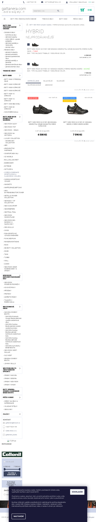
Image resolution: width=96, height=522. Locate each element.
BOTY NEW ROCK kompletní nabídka (9, 118)
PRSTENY (7, 294)
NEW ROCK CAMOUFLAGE (9, 216)
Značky (6, 414)
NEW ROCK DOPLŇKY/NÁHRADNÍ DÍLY (11, 277)
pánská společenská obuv (13, 57)
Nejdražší (61, 81)
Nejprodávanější (34, 85)
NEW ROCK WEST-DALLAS (10, 351)
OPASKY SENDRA (10, 378)
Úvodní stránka (5, 19)
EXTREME (7, 166)
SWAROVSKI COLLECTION (10, 142)
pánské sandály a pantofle (12, 61)
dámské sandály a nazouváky (12, 44)
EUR (93, 2)
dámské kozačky (11, 37)
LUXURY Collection (12, 138)
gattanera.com (14, 10)
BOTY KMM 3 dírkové (12, 84)
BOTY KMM (63, 19)
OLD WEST (8, 355)
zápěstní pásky (10, 297)
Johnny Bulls (10, 363)
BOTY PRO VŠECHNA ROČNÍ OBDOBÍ (23, 19)
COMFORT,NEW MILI (11, 153)
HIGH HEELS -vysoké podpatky (13, 40)
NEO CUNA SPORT (10, 206)
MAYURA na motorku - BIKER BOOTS (13, 347)
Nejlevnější (48, 81)
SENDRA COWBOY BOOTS (10, 359)
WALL (6, 261)
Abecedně (49, 85)
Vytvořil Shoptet (88, 517)
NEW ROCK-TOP (10, 127)
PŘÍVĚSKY (7, 290)
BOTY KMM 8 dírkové (12, 90)
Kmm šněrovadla (11, 112)
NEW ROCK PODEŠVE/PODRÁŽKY (12, 283)
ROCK (6, 245)
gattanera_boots (11, 435)
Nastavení (19, 516)
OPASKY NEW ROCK (11, 381)
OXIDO (6, 230)
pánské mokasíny (12, 52)
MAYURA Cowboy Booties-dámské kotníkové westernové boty (13, 341)
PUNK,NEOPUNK (10, 238)
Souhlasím (77, 492)
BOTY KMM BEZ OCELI (12, 104)
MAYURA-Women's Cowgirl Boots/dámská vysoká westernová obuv (13, 319)
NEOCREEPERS (9, 209)
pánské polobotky (12, 54)
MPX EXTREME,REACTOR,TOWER (13, 191)
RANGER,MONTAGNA (11, 242)
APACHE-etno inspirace (9, 149)
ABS (5, 145)
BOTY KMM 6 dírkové (12, 87)
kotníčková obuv (11, 35)
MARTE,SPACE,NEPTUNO (13, 187)
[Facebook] (3, 2)
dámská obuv (9, 32)
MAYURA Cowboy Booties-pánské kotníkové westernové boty (13, 333)
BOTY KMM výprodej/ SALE (12, 80)
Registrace (83, 2)
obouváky (8, 409)
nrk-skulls (9, 227)
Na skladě (10, 462)
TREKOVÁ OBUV (47, 19)
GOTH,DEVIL (8, 169)
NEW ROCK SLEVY (10, 124)
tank (6, 254)
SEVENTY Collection (12, 248)
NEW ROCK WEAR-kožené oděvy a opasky (10, 269)
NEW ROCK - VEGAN (11, 130)
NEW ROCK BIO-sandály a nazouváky (9, 222)
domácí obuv (10, 47)
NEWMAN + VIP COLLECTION (9, 202)
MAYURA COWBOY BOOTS (10, 313)
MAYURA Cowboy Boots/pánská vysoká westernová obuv (13, 326)
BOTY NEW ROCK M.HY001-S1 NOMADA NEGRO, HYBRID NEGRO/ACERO (58, 69)
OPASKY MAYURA (10, 375)
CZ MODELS (8, 156)
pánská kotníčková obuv (14, 64)
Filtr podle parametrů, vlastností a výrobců (11, 483)
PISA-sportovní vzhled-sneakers (11, 234)
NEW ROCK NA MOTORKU (9, 134)
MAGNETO (8, 184)
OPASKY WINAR (9, 385)
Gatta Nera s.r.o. (11, 431)
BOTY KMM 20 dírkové (9, 108)
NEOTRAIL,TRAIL (10, 212)
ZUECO (6, 264)
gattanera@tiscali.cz (13, 423)
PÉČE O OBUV (78, 19)
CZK (89, 2)
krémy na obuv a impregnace (11, 402)
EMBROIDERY (9, 163)
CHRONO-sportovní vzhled (12, 180)
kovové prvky (10, 287)
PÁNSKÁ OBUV (9, 50)
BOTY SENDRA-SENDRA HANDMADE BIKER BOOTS (11, 391)
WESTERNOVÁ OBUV (8, 307)
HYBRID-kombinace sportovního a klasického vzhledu (12, 174)
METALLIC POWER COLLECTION (10, 196)
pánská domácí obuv (13, 67)
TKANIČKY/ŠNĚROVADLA (9, 301)
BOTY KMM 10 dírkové (9, 94)
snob (6, 251)
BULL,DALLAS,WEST (11, 160)
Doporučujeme (33, 81)
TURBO (6, 257)
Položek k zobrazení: (12, 474)
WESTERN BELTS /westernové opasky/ (9, 369)
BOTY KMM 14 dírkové (9, 100)
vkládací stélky (11, 406)
